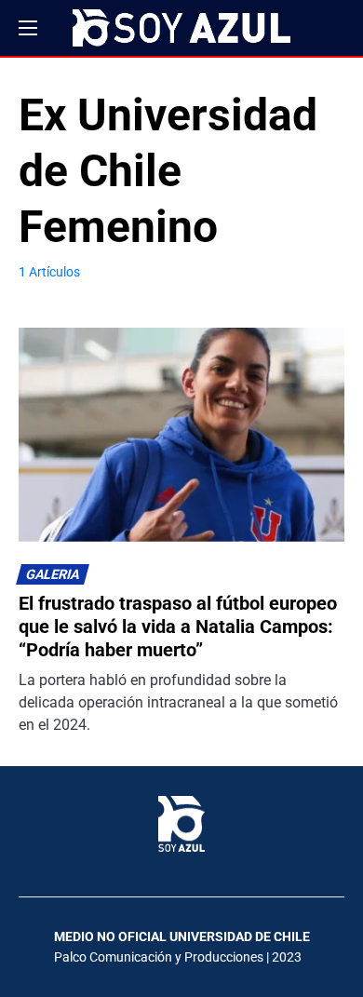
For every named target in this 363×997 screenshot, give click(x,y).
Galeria (53, 575)
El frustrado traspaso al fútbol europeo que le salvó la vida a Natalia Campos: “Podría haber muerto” (178, 626)
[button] (28, 27)
